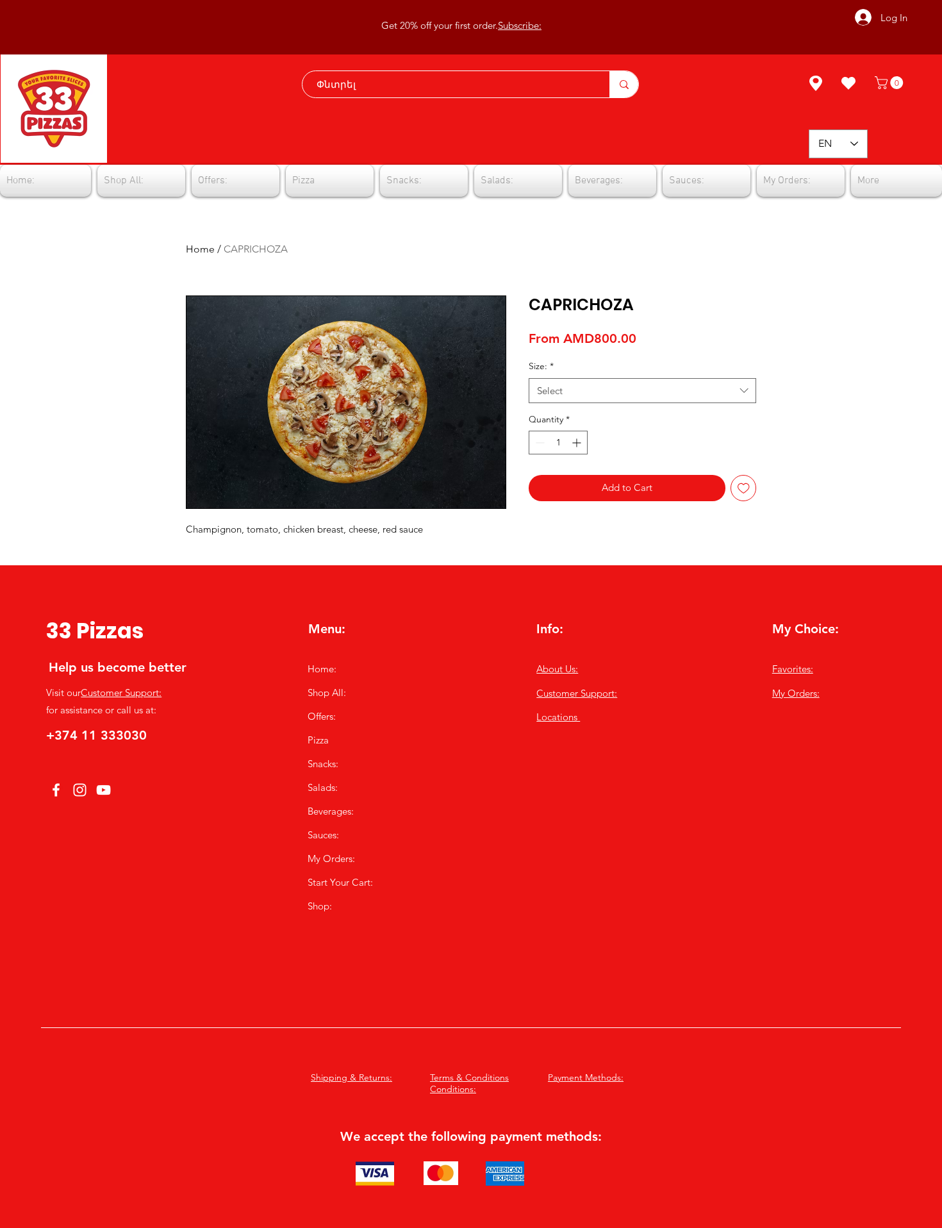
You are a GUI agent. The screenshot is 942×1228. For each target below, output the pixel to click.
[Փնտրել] (623, 84)
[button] (890, 82)
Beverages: (331, 811)
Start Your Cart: (340, 882)
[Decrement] (539, 442)
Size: (541, 366)
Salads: (323, 787)
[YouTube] (103, 790)
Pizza (318, 740)
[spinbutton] (558, 442)
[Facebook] (56, 790)
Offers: (322, 716)
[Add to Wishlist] (744, 488)
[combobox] (642, 390)
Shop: (320, 906)
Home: (322, 669)
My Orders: (331, 858)
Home (200, 249)
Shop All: (327, 692)
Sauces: (323, 835)
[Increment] (578, 442)
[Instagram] (79, 790)
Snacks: (323, 764)
